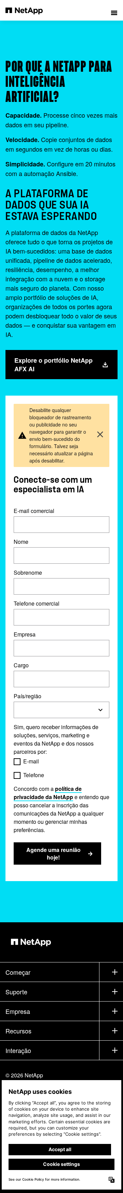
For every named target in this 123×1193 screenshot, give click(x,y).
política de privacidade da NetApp (48, 793)
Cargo (21, 665)
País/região (27, 696)
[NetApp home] (28, 10)
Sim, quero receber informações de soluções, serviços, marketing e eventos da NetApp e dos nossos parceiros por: (56, 739)
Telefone (33, 775)
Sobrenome (28, 572)
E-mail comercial (34, 511)
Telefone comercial (36, 603)
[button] (114, 10)
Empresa (25, 634)
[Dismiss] (100, 435)
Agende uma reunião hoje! (53, 853)
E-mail (31, 761)
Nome (21, 542)
